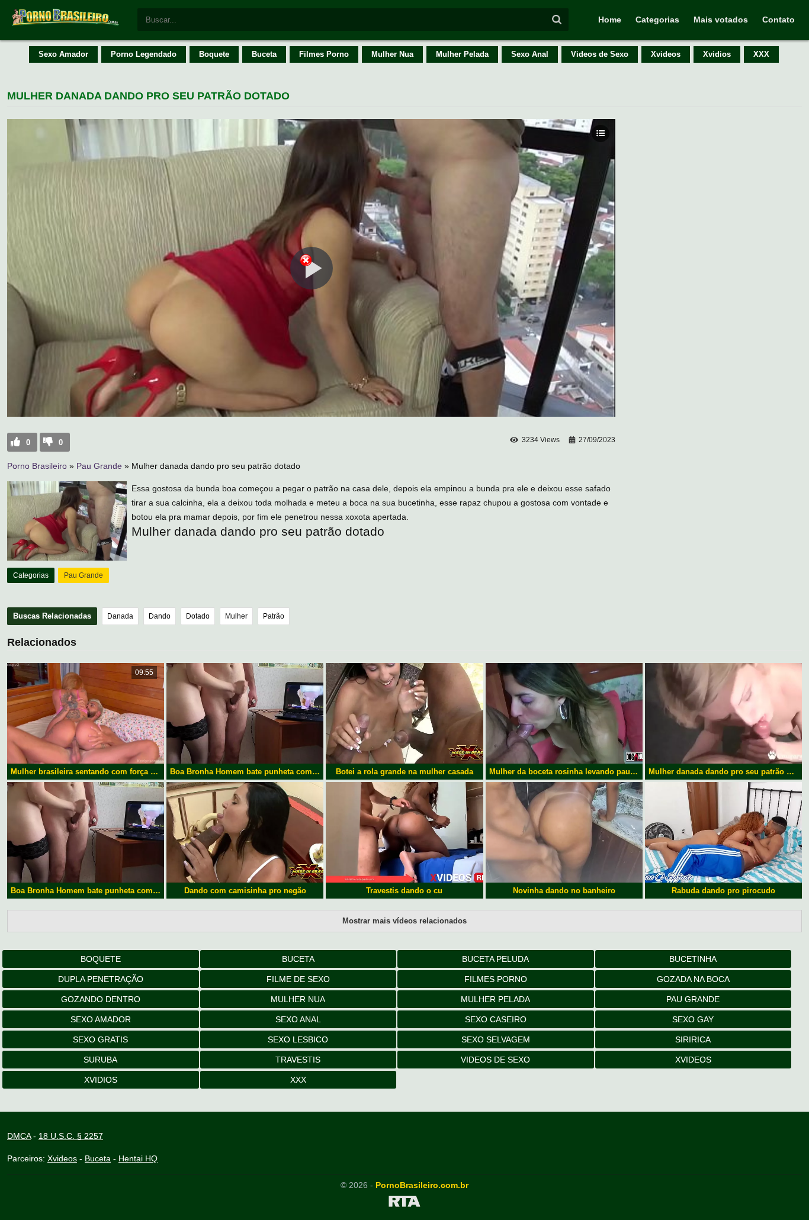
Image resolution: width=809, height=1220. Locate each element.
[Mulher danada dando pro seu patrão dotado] (723, 713)
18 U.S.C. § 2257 (70, 1136)
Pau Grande (99, 466)
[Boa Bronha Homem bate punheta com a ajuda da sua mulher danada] (244, 713)
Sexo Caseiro (496, 1019)
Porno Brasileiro (37, 466)
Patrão (273, 616)
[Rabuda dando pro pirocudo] (723, 832)
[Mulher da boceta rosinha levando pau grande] (564, 713)
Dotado (198, 616)
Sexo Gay (693, 1019)
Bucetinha (693, 959)
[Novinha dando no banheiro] (564, 832)
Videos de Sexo (599, 54)
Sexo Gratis (100, 1039)
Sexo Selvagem (495, 1039)
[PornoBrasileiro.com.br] (66, 25)
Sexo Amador (63, 54)
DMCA (19, 1136)
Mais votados (721, 19)
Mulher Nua (392, 54)
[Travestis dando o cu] (404, 832)
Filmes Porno (324, 54)
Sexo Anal (529, 54)
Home (609, 19)
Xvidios (717, 54)
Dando (160, 616)
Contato (778, 19)
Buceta (264, 54)
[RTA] (404, 1203)
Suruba (100, 1059)
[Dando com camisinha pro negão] (244, 832)
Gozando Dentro (100, 999)
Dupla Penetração (100, 979)
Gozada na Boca (693, 979)
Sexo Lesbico (298, 1039)
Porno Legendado (143, 54)
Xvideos (665, 54)
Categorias (657, 19)
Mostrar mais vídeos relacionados (404, 920)
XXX (761, 54)
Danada (120, 616)
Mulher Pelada (462, 54)
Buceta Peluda (495, 959)
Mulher (236, 616)
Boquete (214, 54)
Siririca (693, 1039)
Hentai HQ (138, 1158)
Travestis (297, 1059)
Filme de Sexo (298, 979)
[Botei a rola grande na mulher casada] (404, 713)
